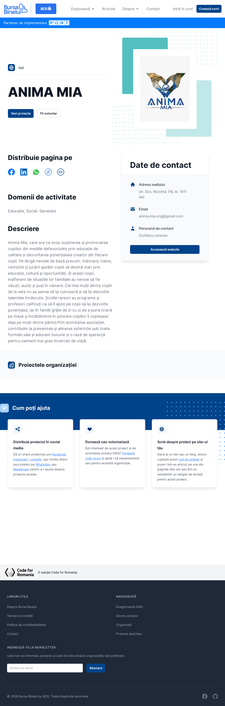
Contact (153, 9)
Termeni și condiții (20, 616)
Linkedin (35, 459)
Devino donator (127, 616)
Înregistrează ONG (129, 607)
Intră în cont (183, 9)
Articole (108, 9)
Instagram (20, 459)
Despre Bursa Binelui (21, 607)
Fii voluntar (48, 113)
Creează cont (209, 9)
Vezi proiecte (21, 113)
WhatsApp (43, 464)
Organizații (124, 625)
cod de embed (189, 459)
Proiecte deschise (129, 634)
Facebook (59, 454)
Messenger (21, 469)
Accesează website (165, 249)
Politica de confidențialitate (26, 625)
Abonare (95, 668)
